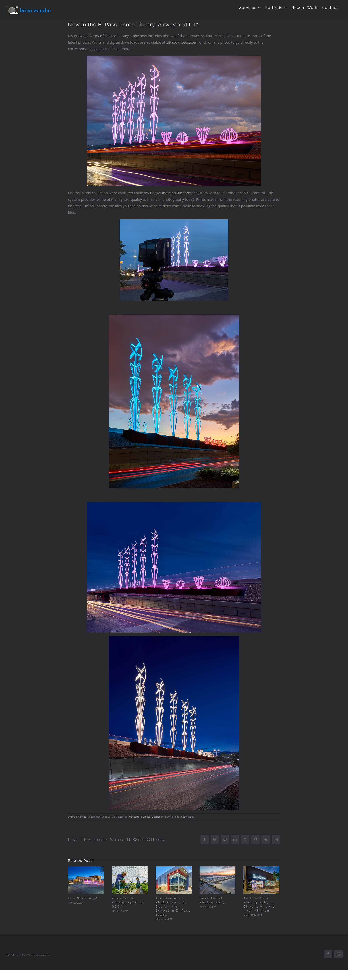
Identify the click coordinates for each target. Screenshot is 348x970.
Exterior (156, 816)
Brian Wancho (78, 816)
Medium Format (170, 816)
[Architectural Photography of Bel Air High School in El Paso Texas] (174, 880)
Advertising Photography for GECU (128, 902)
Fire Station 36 (83, 898)
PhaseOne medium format (172, 192)
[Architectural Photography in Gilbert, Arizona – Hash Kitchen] (261, 880)
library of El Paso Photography (113, 35)
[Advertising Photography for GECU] (130, 880)
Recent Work (187, 816)
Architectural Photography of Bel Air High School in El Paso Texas (173, 906)
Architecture (135, 816)
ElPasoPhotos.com (181, 42)
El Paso (146, 816)
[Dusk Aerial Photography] (217, 880)
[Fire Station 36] (86, 880)
